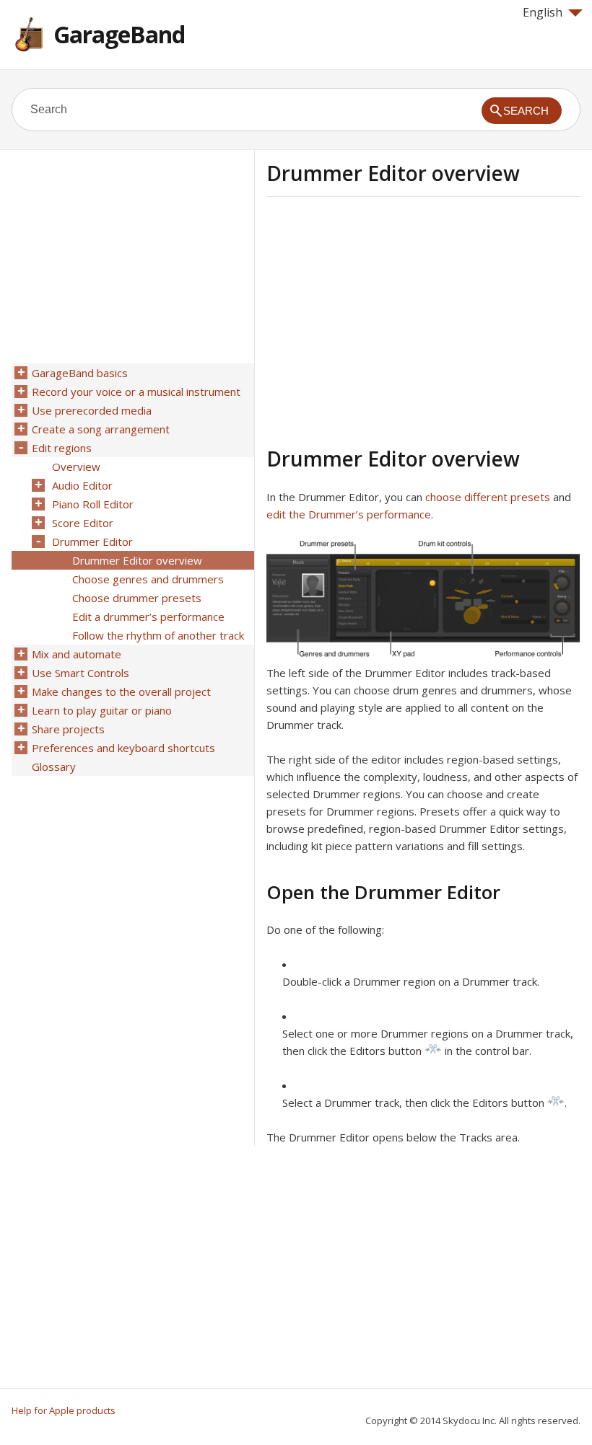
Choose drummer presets (136, 598)
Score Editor (82, 523)
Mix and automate (76, 654)
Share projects (68, 729)
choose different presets (487, 497)
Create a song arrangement (101, 429)
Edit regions (62, 448)
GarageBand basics (80, 373)
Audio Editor (82, 485)
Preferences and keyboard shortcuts (123, 748)
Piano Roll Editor (93, 504)
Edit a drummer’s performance (148, 616)
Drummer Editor (92, 541)
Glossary (54, 766)
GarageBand (119, 34)
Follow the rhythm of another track (158, 635)
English (542, 12)
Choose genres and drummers (148, 579)
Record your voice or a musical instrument (136, 391)
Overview (76, 466)
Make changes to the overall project (121, 691)
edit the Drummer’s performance (348, 514)
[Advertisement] (387, 319)
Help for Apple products (64, 1410)
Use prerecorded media (92, 410)
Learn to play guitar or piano (102, 710)
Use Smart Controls (80, 673)
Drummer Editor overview (137, 560)
